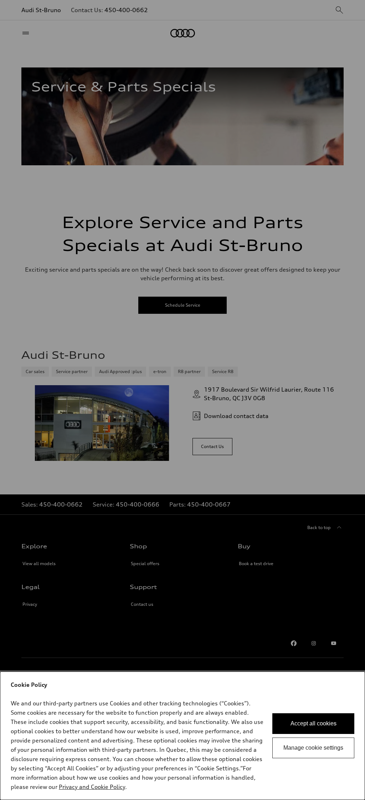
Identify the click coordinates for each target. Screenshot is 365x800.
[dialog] (182, 735)
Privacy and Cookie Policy (92, 786)
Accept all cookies (313, 723)
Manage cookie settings (313, 748)
